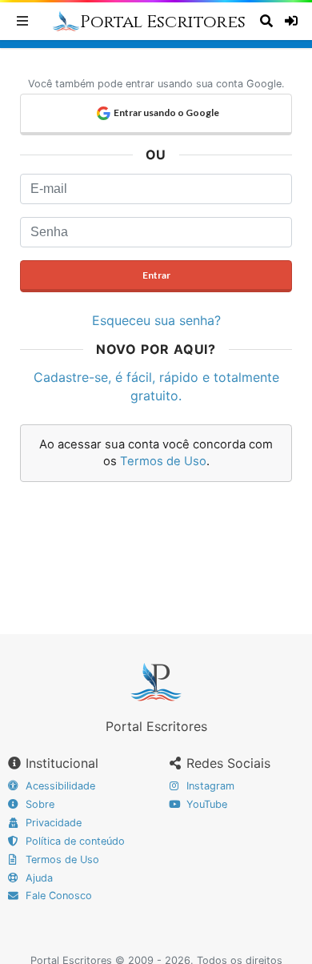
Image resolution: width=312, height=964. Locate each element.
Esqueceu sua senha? (156, 320)
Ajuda (37, 878)
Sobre (38, 804)
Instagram (208, 786)
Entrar (156, 275)
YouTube (205, 804)
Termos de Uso (163, 461)
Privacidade (52, 823)
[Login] (292, 21)
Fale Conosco (57, 896)
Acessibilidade (58, 786)
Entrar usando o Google (166, 112)
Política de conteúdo (73, 841)
